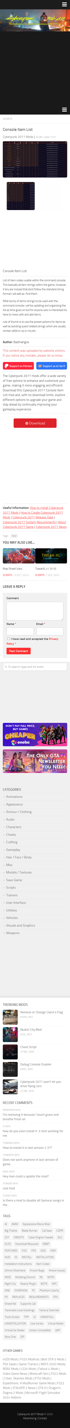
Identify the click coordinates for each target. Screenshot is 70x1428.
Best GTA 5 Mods (52, 1359)
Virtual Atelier (56, 1323)
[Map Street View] (19, 555)
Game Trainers (28, 1364)
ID (16, 1257)
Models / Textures (19, 872)
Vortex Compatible (40, 1330)
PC (33, 1290)
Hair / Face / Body (19, 857)
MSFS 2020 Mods (53, 1364)
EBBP (46, 1244)
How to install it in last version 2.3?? (27, 1148)
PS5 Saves (10, 1364)
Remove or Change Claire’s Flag (41, 1012)
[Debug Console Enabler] (10, 1069)
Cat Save (47, 1230)
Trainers (12, 895)
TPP (26, 1317)
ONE (7, 1290)
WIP (57, 1330)
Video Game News (15, 1373)
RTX (55, 1297)
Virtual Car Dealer (15, 1330)
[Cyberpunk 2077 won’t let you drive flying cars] (10, 1086)
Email (40, 624)
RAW (14, 536)
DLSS (8, 1244)
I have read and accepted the (32, 641)
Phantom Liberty (49, 1290)
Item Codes (43, 1264)
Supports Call (28, 1303)
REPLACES (18, 1297)
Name (11, 624)
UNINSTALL (47, 1317)
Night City (10, 1283)
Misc (9, 865)
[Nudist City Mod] (10, 1034)
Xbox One (10, 1336)
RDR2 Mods (11, 1369)
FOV (24, 1250)
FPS (33, 1250)
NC (41, 1277)
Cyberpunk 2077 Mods (30, 1414)
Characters (13, 827)
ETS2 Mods (42, 1378)
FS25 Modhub (29, 1359)
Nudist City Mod (31, 1029)
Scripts (7, 119)
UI (34, 1317)
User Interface (16, 903)
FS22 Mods (58, 1373)
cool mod (9, 1188)
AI (6, 1224)
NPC (54, 1283)
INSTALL (27, 1257)
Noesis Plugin (28, 1283)
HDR (53, 1250)
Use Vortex (36, 1323)
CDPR (59, 1230)
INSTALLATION (45, 1257)
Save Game (14, 880)
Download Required (26, 1244)
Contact (42, 1418)
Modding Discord (25, 1277)
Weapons (12, 933)
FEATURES (11, 1250)
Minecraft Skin (39, 1373)
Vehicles (12, 918)
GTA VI (42, 1388)
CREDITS (19, 1237)
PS (6, 1297)
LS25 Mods (28, 1369)
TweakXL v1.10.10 (45, 568)
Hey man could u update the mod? (26, 1176)
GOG (43, 1250)
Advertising (29, 1418)
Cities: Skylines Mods (18, 1378)
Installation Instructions (18, 1264)
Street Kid (10, 1303)
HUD (7, 1257)
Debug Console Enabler (36, 1064)
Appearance (14, 804)
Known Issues (57, 1270)
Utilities (11, 910)
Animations (14, 797)
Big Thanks (11, 1230)
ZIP (22, 1336)
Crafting (11, 842)
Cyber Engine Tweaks (40, 1237)
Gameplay (13, 850)
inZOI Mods (10, 1359)
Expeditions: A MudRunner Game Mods (29, 1383)
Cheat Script (28, 1047)
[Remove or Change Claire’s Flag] (10, 1017)
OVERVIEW (20, 1290)
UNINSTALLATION (15, 1323)
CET (7, 1237)
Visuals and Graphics (20, 925)
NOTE (44, 1283)
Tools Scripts (12, 1317)
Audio (10, 819)
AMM (15, 1224)
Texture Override (49, 1310)
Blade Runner (30, 1230)
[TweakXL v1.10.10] (51, 555)
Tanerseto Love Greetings (20, 1310)
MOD (8, 1277)
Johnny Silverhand (15, 1270)
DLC (60, 1237)
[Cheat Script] (10, 1052)
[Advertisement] (35, 68)
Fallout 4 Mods (48, 1369)
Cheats (11, 835)
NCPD (50, 1277)
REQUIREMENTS (39, 1297)
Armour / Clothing (19, 812)
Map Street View (12, 568)
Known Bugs (37, 1270)
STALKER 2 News (24, 1388)
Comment (13, 598)
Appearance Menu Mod (36, 1224)
